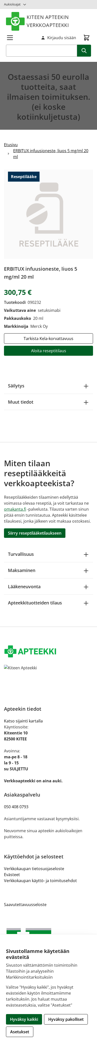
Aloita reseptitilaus (48, 350)
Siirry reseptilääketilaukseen (34, 533)
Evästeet (12, 874)
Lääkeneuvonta (24, 586)
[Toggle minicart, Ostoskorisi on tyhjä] (86, 37)
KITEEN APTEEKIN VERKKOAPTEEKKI (48, 21)
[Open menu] (10, 38)
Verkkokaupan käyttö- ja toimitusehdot (40, 880)
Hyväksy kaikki (24, 1019)
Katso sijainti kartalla (23, 721)
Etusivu (11, 144)
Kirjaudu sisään (61, 37)
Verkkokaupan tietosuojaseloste (34, 868)
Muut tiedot (20, 402)
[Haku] (84, 51)
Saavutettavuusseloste (25, 904)
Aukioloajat (12, 4)
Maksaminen (21, 570)
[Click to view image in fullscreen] (48, 214)
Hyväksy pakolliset (66, 1019)
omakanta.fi (15, 509)
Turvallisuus (21, 554)
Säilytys (16, 386)
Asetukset (19, 1032)
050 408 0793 (16, 807)
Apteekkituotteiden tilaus (35, 603)
